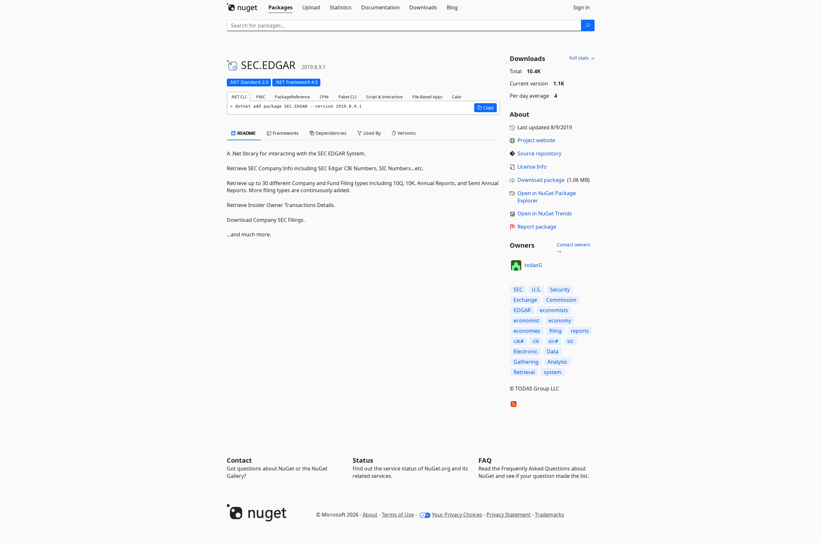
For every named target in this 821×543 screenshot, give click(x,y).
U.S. (536, 289)
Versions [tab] (406, 133)
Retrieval (524, 372)
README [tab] (246, 133)
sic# (553, 341)
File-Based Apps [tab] (427, 97)
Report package (536, 226)
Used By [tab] (371, 133)
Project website (536, 140)
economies (527, 330)
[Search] (588, 25)
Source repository (539, 153)
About (370, 514)
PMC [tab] (260, 97)
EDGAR (522, 310)
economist (526, 320)
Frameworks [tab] (285, 133)
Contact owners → (573, 248)
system (552, 372)
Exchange (525, 299)
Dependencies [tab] (330, 133)
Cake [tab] (456, 97)
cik (536, 341)
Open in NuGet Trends (544, 213)
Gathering (526, 361)
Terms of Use (398, 514)
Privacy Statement (508, 514)
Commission (561, 299)
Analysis (557, 361)
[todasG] (516, 265)
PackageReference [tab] (292, 97)
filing (555, 330)
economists (554, 310)
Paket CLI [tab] (347, 97)
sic (570, 341)
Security (560, 289)
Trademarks (549, 514)
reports (580, 330)
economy (559, 320)
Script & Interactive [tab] (384, 97)
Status (363, 460)
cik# (519, 341)
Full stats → (582, 58)
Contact (239, 460)
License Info (532, 166)
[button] (485, 107)
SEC (518, 289)
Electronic (526, 351)
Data (552, 351)
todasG (533, 265)
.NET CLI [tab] (238, 97)
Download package (541, 179)
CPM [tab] (324, 97)
